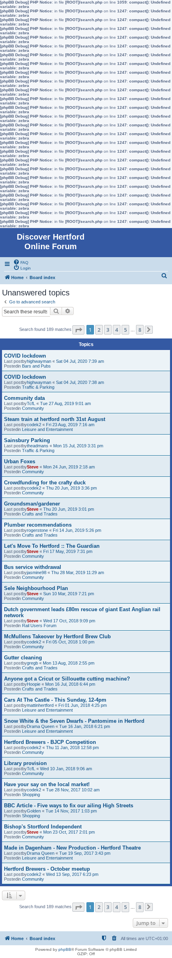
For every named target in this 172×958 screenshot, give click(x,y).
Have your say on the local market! (47, 784)
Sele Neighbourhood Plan (36, 588)
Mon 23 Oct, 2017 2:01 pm (69, 832)
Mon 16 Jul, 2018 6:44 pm (70, 684)
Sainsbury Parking (27, 440)
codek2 (34, 424)
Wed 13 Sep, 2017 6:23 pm (72, 874)
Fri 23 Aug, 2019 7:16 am (70, 424)
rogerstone (37, 530)
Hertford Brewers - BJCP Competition (50, 742)
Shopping (31, 794)
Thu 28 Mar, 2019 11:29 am (77, 572)
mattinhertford (40, 705)
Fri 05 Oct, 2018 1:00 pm (70, 641)
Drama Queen (40, 726)
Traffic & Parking (38, 387)
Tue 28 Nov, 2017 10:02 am (73, 789)
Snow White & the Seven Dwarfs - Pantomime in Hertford (74, 721)
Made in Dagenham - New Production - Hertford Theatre (72, 848)
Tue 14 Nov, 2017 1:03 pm (71, 810)
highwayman (39, 361)
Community (33, 408)
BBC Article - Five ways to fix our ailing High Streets (68, 805)
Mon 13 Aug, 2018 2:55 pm (68, 663)
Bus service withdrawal (32, 567)
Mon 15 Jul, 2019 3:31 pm (78, 445)
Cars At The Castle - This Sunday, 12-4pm (55, 700)
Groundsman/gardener (32, 504)
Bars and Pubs (36, 366)
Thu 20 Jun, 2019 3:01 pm (68, 509)
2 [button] (99, 329)
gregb (32, 663)
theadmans (37, 445)
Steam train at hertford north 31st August (54, 419)
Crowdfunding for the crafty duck (45, 483)
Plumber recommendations (38, 525)
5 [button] (125, 329)
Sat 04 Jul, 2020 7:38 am (80, 382)
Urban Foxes (19, 461)
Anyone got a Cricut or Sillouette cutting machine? (67, 679)
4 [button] (116, 329)
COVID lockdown (25, 356)
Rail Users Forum (39, 625)
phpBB (64, 949)
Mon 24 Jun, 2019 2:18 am (69, 466)
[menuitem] (20, 262)
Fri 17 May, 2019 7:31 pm (67, 551)
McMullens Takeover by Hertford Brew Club (57, 636)
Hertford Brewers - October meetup (47, 869)
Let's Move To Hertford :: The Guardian (52, 546)
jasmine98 (36, 572)
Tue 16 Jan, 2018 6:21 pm (84, 726)
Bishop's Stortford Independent (43, 827)
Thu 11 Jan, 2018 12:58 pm (72, 747)
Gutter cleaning (23, 658)
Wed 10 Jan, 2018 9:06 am (66, 768)
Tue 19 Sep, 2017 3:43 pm (84, 853)
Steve (32, 466)
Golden (34, 810)
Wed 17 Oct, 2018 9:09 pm (69, 620)
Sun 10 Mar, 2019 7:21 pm (68, 593)
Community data (24, 398)
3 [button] (107, 329)
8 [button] (139, 329)
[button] (78, 329)
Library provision (25, 763)
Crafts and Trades (40, 513)
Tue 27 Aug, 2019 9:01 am (65, 403)
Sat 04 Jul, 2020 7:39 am (80, 361)
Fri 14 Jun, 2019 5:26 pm (77, 530)
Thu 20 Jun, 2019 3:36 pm (71, 488)
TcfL (31, 403)
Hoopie (33, 684)
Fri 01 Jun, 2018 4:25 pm (82, 705)
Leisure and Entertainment (47, 429)
